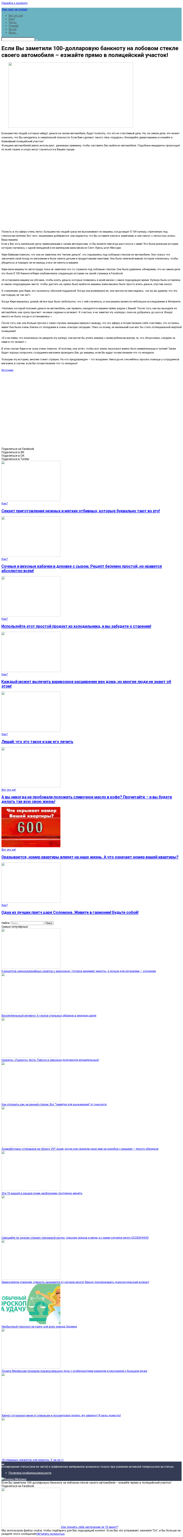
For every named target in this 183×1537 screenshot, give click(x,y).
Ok (38, 1534)
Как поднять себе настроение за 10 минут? (89, 1527)
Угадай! (14, 26)
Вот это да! (16, 15)
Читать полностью (52, 1534)
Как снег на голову (14, 9)
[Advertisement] (91, 190)
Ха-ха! (13, 29)
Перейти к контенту (14, 3)
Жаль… (13, 32)
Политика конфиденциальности (30, 1473)
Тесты (13, 22)
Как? (12, 19)
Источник (7, 370)
